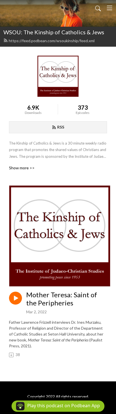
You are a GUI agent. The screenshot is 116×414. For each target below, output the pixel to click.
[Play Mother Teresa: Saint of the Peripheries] (15, 298)
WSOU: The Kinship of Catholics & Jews (53, 32)
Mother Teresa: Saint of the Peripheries (61, 299)
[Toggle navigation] (109, 8)
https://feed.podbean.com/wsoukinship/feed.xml (52, 40)
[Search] (98, 8)
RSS (60, 127)
